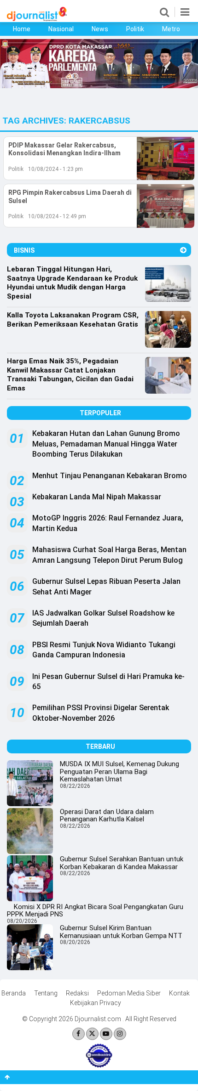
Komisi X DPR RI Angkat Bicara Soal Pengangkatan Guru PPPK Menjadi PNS (95, 911)
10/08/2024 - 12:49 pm (57, 216)
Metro (171, 29)
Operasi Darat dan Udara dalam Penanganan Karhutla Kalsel (107, 816)
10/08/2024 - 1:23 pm (55, 169)
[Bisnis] (183, 250)
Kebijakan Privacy (95, 1002)
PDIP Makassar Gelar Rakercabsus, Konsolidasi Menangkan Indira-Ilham (64, 149)
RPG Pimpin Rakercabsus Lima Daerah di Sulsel (70, 196)
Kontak (179, 993)
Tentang (46, 993)
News (100, 29)
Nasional (61, 29)
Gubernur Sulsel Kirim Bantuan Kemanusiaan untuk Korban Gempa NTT (121, 932)
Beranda (13, 993)
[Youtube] (106, 1034)
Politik (135, 29)
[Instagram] (120, 1034)
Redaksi (77, 993)
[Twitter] (92, 1034)
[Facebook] (78, 1034)
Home (21, 29)
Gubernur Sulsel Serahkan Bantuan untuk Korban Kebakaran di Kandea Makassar (121, 863)
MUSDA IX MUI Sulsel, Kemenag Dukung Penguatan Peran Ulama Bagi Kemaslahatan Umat (119, 771)
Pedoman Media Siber (129, 993)
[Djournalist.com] (37, 19)
